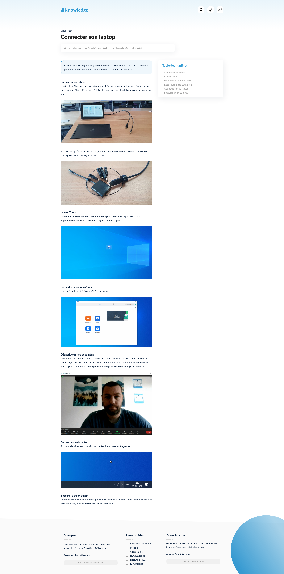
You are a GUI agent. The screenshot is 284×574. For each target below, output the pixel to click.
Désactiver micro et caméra (178, 84)
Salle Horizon (66, 30)
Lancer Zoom (171, 76)
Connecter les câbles (174, 72)
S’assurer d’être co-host (176, 92)
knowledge (76, 10)
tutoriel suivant (106, 503)
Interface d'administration (193, 561)
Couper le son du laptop (176, 88)
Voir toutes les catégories (90, 562)
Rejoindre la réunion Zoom (177, 80)
